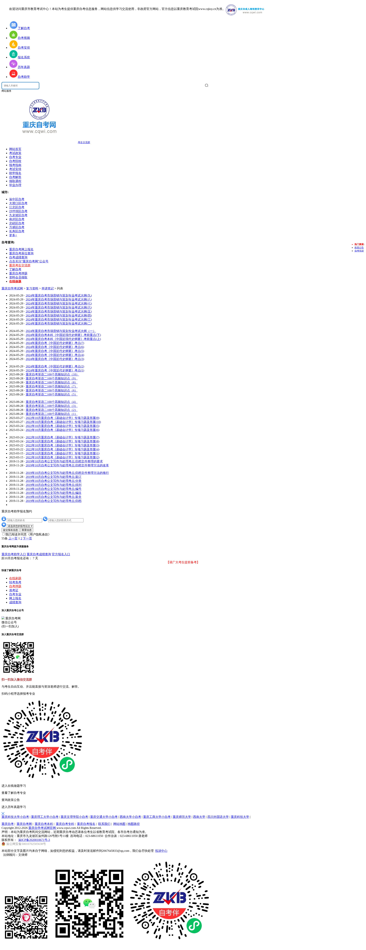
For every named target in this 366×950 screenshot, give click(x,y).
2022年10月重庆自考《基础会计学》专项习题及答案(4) (62, 449)
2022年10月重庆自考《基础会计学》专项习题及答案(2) (62, 457)
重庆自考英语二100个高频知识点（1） (52, 414)
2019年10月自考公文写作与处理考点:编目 (53, 492)
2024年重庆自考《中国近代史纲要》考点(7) (55, 343)
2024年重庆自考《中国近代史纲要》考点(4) (55, 355)
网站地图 (119, 823)
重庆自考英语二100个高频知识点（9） (52, 378)
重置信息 (27, 530)
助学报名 (15, 173)
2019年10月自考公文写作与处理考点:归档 (53, 500)
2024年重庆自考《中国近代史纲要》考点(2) (55, 366)
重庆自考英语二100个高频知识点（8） (52, 382)
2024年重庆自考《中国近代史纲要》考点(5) (55, 351)
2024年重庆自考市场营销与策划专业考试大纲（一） (61, 331)
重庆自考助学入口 (14, 554)
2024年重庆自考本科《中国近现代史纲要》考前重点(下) (63, 335)
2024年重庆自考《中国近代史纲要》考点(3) (55, 359)
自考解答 (15, 177)
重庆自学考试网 (12, 288)
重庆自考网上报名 (21, 249)
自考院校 (15, 161)
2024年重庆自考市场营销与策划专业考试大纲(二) (59, 323)
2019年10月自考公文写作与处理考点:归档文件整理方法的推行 (67, 472)
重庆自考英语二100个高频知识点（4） (52, 401)
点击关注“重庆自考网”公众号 (28, 261)
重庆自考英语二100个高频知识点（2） (52, 410)
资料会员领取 (18, 277)
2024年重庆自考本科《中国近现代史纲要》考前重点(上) (63, 339)
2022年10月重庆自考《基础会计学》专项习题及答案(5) (62, 426)
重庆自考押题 (18, 273)
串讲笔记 (48, 288)
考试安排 (15, 169)
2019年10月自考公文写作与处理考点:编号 (53, 488)
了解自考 (15, 269)
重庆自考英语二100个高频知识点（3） (52, 405)
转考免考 (15, 582)
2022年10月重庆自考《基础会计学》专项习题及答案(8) (62, 441)
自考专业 (15, 157)
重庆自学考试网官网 (42, 827)
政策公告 (359, 247)
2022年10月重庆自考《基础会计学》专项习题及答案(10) (63, 422)
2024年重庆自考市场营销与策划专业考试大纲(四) (59, 315)
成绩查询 (15, 602)
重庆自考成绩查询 (39, 554)
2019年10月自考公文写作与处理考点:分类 (53, 480)
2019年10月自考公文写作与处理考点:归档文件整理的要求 (64, 461)
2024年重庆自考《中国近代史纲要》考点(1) (55, 370)
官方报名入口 (61, 554)
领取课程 (15, 181)
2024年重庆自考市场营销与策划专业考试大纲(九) (59, 295)
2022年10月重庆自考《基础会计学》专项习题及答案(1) (62, 453)
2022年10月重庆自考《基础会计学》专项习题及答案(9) (62, 418)
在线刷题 (15, 578)
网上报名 (15, 598)
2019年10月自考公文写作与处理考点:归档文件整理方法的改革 (67, 465)
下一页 (27, 538)
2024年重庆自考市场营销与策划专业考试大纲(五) (59, 311)
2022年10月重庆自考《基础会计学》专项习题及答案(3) (62, 445)
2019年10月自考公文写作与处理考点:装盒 (53, 496)
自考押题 (15, 586)
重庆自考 (8, 823)
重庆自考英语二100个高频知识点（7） (52, 386)
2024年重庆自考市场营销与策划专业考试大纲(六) (59, 307)
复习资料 (32, 288)
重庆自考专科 (65, 823)
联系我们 (104, 823)
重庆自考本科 (44, 823)
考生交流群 (84, 142)
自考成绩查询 (18, 257)
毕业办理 (15, 185)
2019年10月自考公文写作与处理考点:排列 (53, 484)
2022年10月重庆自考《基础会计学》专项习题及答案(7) (62, 437)
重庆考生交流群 (19, 265)
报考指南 (15, 165)
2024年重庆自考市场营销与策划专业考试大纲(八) (59, 299)
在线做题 (15, 281)
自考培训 (359, 250)
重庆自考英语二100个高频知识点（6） (52, 390)
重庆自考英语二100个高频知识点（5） (52, 394)
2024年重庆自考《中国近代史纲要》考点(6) (55, 347)
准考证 (13, 590)
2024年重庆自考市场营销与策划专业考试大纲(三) (59, 319)
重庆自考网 (24, 823)
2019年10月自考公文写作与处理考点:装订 (53, 476)
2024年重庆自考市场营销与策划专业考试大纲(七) (59, 303)
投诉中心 (161, 850)
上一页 (13, 538)
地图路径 (134, 823)
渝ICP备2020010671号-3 (34, 839)
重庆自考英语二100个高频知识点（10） (52, 374)
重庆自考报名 (86, 823)
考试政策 (15, 153)
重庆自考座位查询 (21, 253)
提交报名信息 (10, 530)
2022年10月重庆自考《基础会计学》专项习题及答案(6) (62, 430)
